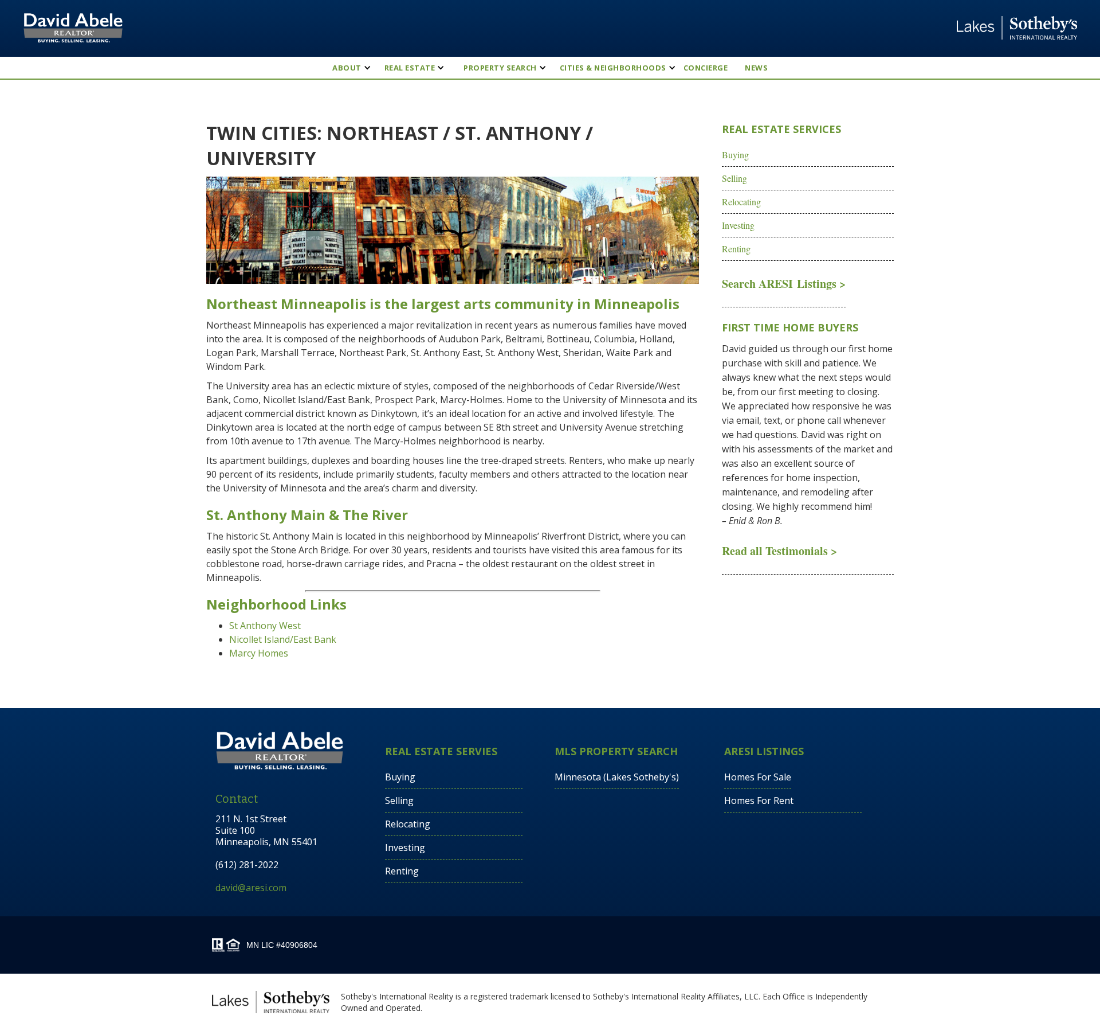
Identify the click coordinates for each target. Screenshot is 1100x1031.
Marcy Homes (258, 653)
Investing (738, 225)
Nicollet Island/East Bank (282, 639)
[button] (347, 67)
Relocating (741, 202)
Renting (736, 249)
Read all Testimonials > (779, 550)
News (756, 68)
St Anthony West (265, 625)
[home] (73, 28)
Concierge (705, 68)
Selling (734, 178)
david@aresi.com (250, 887)
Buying (735, 155)
